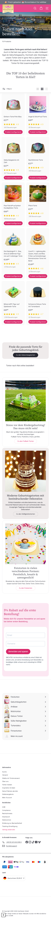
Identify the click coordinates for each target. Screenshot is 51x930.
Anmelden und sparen (18, 651)
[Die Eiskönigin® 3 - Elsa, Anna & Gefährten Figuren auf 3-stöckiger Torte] (13, 248)
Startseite (5, 25)
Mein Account (7, 797)
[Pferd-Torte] (38, 200)
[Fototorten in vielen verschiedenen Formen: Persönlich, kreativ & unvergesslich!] (25, 543)
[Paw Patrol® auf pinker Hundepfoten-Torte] (13, 201)
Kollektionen (14, 25)
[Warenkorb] (41, 8)
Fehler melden (7, 785)
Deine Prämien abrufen (10, 791)
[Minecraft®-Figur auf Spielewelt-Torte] (13, 300)
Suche (4, 772)
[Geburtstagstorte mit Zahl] (13, 156)
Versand (5, 775)
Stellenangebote (7, 794)
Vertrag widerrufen (8, 830)
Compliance (6, 810)
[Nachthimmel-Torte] (38, 155)
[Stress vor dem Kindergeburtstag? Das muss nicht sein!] (25, 401)
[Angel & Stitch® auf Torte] (38, 111)
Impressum (6, 817)
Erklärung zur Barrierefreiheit (12, 823)
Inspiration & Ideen (8, 788)
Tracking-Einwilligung (9, 826)
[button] (3, 915)
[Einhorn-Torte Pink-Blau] (13, 111)
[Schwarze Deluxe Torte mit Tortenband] (38, 300)
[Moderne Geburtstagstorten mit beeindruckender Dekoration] (25, 471)
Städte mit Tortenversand (11, 778)
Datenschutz (6, 820)
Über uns (5, 781)
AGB (3, 807)
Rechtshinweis (7, 813)
